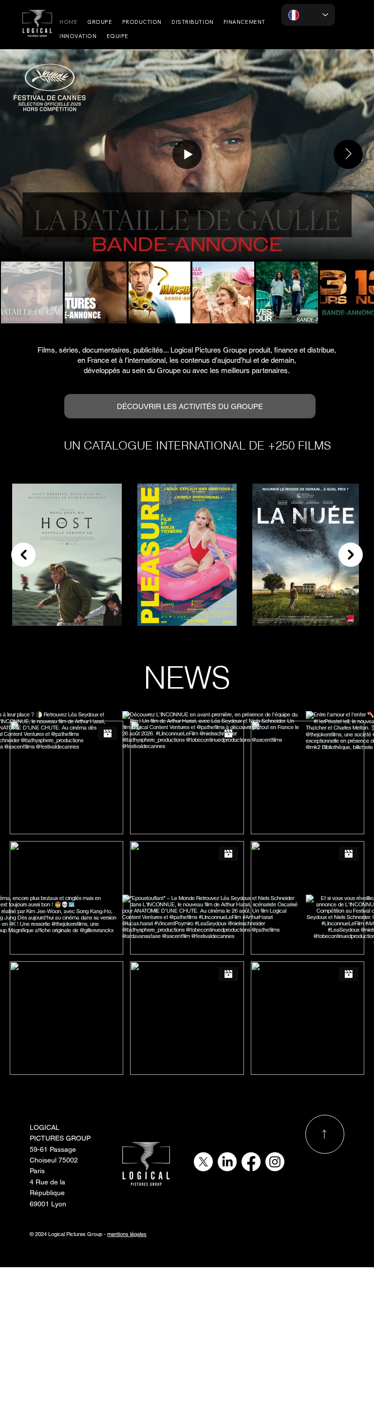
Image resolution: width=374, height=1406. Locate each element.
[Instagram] (274, 1161)
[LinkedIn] (227, 1161)
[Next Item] (348, 154)
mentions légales (127, 1234)
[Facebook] (251, 1161)
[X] (203, 1161)
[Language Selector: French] (308, 15)
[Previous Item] (23, 555)
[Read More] (324, 1134)
